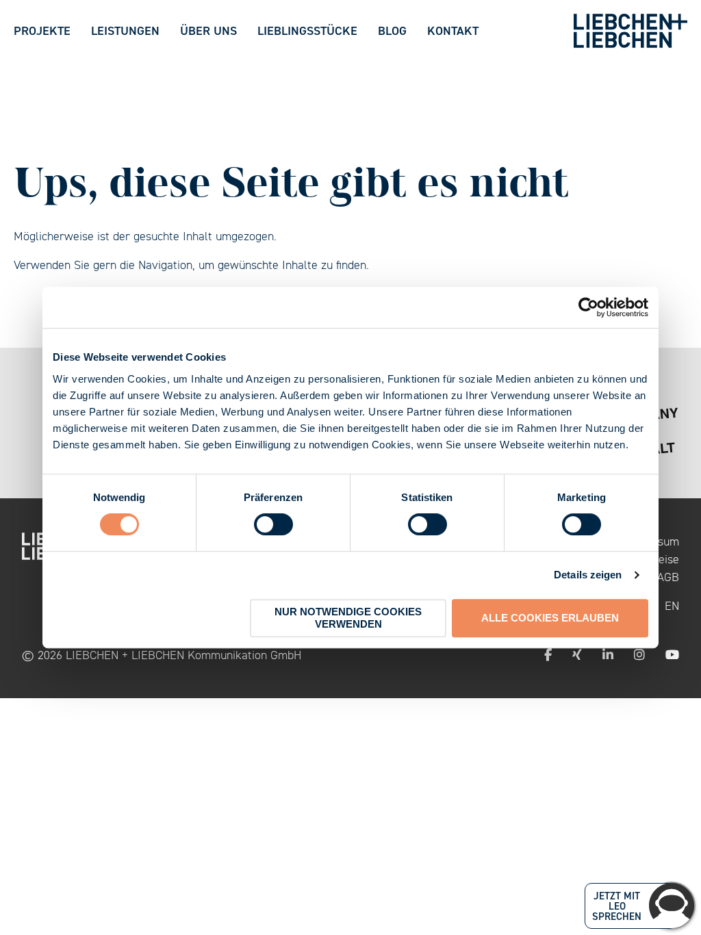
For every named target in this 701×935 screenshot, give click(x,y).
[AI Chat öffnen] (672, 906)
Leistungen (125, 30)
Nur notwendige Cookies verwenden (348, 618)
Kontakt (453, 30)
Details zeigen (588, 574)
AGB (668, 577)
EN (672, 605)
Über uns (208, 30)
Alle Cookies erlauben (550, 618)
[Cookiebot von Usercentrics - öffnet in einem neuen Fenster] (588, 307)
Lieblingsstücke (307, 30)
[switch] (273, 524)
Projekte (42, 30)
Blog (392, 30)
